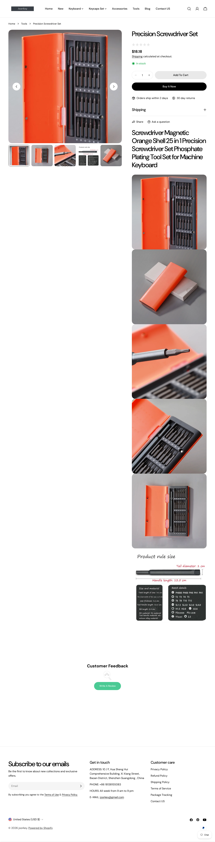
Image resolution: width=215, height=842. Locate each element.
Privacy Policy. (70, 794)
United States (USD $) (26, 819)
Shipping (137, 56)
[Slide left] (16, 87)
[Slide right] (114, 87)
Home (11, 23)
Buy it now (169, 86)
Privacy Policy (159, 769)
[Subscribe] (80, 786)
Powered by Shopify (40, 828)
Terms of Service (161, 788)
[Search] (189, 8)
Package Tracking (161, 795)
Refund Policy (159, 775)
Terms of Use (51, 794)
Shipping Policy (160, 782)
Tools (24, 23)
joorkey (22, 828)
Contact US (158, 801)
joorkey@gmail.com (112, 797)
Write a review (107, 685)
